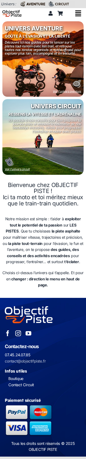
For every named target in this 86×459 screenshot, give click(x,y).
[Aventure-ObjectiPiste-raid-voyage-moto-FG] (32, 3)
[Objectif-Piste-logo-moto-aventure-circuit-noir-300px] (12, 12)
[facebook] (8, 333)
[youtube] (28, 333)
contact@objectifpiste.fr (25, 361)
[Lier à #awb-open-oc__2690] (78, 13)
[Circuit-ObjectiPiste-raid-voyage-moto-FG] (61, 3)
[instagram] (18, 333)
